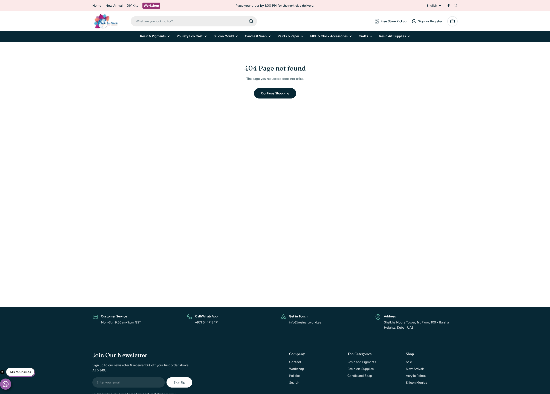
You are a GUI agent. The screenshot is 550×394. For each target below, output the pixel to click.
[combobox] (194, 21)
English (432, 5)
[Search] (251, 21)
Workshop (151, 6)
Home (96, 6)
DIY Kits (132, 6)
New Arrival (113, 6)
